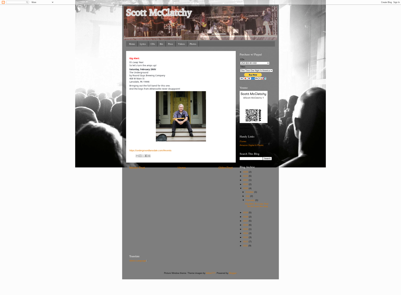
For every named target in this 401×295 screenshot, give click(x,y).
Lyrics (143, 43)
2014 (246, 233)
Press (170, 43)
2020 (246, 188)
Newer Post (137, 167)
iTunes (243, 141)
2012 (246, 241)
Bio (161, 43)
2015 (246, 229)
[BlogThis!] (140, 155)
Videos (181, 43)
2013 (246, 237)
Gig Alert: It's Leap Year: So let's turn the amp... (257, 205)
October (250, 192)
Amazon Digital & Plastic (252, 145)
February (250, 200)
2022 (246, 184)
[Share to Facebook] (146, 155)
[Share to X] (143, 155)
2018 (246, 217)
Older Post (225, 167)
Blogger (233, 273)
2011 (245, 245)
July (248, 196)
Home (132, 43)
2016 (246, 225)
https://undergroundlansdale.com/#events (150, 150)
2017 (246, 221)
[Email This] (137, 155)
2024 (246, 176)
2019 (246, 212)
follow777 (210, 273)
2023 (246, 180)
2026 (246, 172)
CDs (153, 43)
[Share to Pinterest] (149, 155)
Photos (193, 43)
